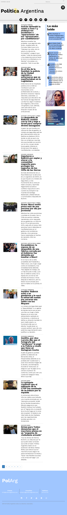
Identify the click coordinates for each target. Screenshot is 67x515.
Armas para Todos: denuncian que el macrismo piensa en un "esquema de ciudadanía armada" (31, 431)
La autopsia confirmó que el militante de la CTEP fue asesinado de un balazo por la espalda (31, 387)
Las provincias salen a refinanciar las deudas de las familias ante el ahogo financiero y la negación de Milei (56, 80)
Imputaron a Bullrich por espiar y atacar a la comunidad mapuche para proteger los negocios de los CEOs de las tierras (31, 163)
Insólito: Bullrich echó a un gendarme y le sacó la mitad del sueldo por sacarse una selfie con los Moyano (31, 297)
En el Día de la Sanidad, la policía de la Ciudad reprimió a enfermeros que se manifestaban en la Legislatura (31, 75)
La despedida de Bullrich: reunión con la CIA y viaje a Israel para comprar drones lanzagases (31, 121)
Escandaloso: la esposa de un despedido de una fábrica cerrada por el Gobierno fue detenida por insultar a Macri (31, 251)
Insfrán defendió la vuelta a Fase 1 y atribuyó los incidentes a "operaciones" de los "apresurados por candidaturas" (31, 32)
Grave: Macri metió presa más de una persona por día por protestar (31, 207)
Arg (10, 480)
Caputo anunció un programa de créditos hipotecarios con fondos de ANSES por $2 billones (56, 56)
